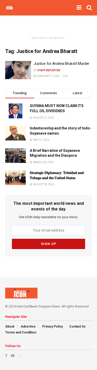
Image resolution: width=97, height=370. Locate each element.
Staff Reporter (48, 70)
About (9, 326)
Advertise (28, 326)
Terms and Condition (20, 332)
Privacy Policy (52, 326)
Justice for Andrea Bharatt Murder (61, 63)
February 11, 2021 (48, 76)
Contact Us (77, 326)
